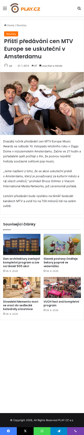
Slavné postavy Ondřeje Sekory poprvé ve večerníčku (61, 262)
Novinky (21, 25)
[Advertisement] (42, 365)
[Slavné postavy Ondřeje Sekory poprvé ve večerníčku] (62, 244)
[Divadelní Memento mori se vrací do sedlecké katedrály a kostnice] (21, 287)
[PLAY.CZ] (25, 8)
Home (10, 25)
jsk (10, 65)
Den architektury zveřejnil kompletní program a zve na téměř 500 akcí (21, 262)
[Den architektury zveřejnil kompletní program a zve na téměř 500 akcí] (21, 244)
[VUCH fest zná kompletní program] (62, 287)
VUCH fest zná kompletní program (61, 303)
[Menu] (5, 9)
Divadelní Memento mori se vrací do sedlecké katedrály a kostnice (20, 305)
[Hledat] (79, 9)
